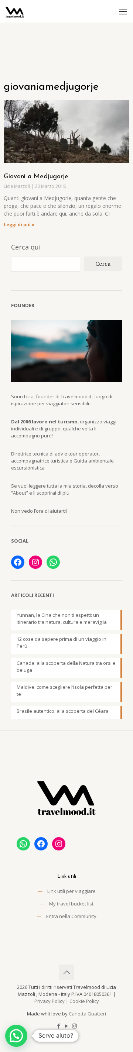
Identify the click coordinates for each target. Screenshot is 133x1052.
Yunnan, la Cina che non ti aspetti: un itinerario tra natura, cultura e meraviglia (62, 618)
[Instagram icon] (74, 1025)
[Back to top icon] (66, 972)
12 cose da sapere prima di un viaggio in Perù (61, 642)
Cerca (102, 263)
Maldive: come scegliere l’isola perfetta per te (64, 690)
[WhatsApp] (53, 562)
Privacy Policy (49, 1001)
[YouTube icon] (66, 1025)
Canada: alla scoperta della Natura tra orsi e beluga (66, 666)
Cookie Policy (84, 1001)
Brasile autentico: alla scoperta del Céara (63, 711)
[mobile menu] (123, 11)
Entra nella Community (71, 916)
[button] (16, 1036)
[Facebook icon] (59, 1025)
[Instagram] (35, 562)
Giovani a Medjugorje (36, 176)
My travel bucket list (71, 903)
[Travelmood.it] (15, 11)
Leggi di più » (19, 224)
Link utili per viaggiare (71, 891)
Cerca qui (26, 247)
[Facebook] (17, 562)
